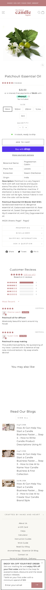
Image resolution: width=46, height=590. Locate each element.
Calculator (23, 535)
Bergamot (31, 205)
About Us (23, 523)
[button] (7, 83)
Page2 (26, 221)
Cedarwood (19, 207)
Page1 (18, 221)
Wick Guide (23, 543)
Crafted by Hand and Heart (22, 514)
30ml (7, 109)
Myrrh (5, 213)
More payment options (23, 155)
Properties (23, 228)
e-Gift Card (23, 527)
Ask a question (23, 244)
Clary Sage (30, 213)
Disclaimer (23, 233)
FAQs (23, 531)
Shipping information (23, 238)
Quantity (23, 123)
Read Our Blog (23, 547)
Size (23, 104)
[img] (7, 308)
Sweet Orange (21, 210)
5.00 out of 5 (29, 275)
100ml (17, 109)
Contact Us (23, 555)
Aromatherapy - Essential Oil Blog (23, 551)
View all (23, 418)
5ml (23, 116)
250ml (28, 109)
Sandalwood (8, 205)
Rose (40, 207)
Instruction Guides (23, 539)
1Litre (38, 109)
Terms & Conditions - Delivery (23, 559)
